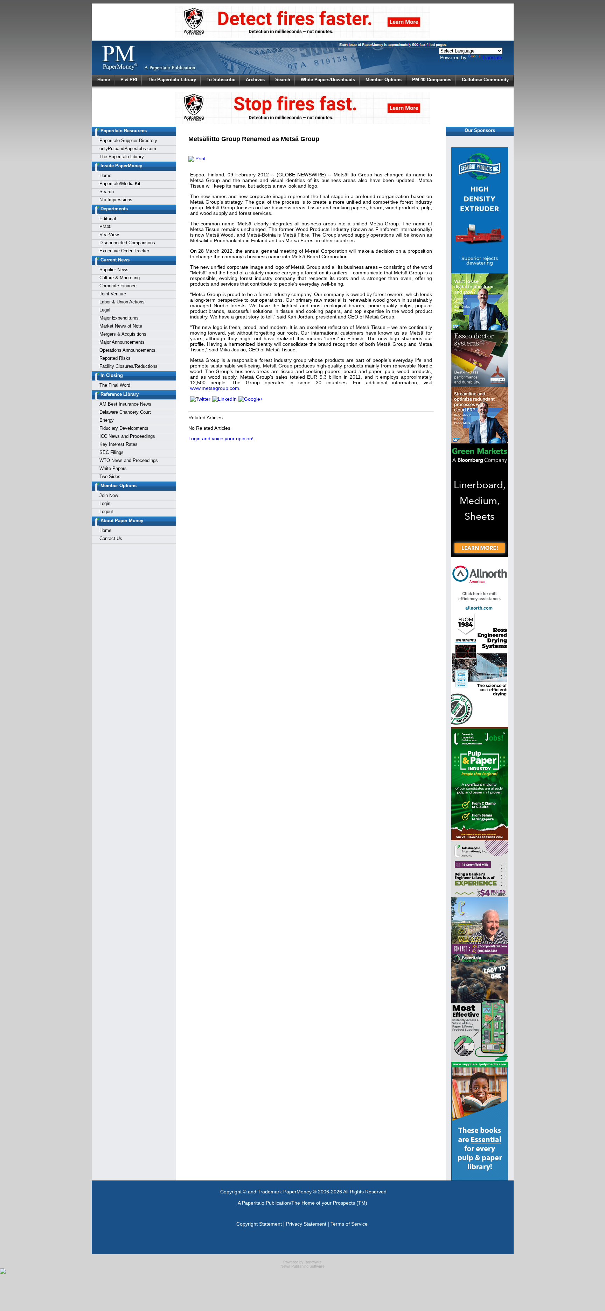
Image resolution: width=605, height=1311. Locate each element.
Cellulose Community (485, 79)
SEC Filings (111, 452)
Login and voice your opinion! (220, 438)
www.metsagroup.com (214, 388)
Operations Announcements (127, 350)
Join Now (108, 495)
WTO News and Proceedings (128, 460)
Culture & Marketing (119, 277)
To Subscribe (221, 79)
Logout (106, 511)
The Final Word (114, 385)
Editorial (107, 218)
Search (282, 79)
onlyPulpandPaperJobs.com (127, 148)
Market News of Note (120, 326)
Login (104, 503)
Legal (104, 310)
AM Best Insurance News (125, 404)
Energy (106, 420)
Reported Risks (115, 358)
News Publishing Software (302, 1266)
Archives (255, 79)
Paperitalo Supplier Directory (128, 140)
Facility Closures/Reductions (128, 366)
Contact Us (110, 538)
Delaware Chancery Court (125, 412)
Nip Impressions (115, 199)
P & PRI (128, 79)
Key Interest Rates (118, 444)
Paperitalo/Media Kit (119, 183)
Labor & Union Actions (122, 301)
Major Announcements (122, 342)
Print (200, 158)
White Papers (113, 468)
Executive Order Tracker (124, 250)
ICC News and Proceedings (127, 436)
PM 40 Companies (431, 79)
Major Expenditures (119, 318)
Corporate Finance (118, 285)
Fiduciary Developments (123, 428)
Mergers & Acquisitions (122, 334)
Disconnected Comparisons (127, 242)
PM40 (105, 226)
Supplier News (113, 269)
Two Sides (109, 476)
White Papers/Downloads (328, 79)
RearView (109, 234)
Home (103, 79)
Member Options (384, 79)
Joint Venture (112, 293)
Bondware (313, 1262)
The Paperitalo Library (172, 79)
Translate (492, 57)
